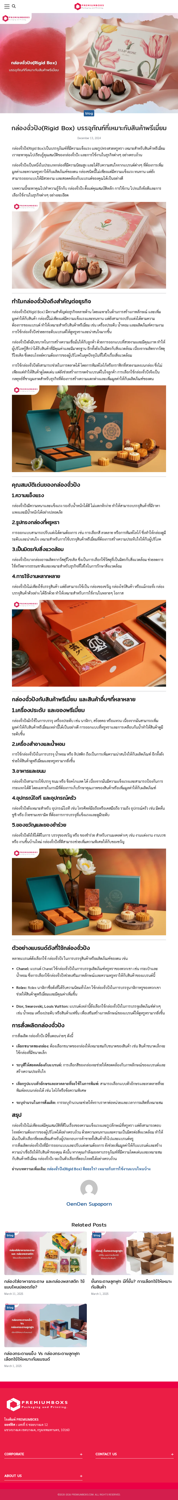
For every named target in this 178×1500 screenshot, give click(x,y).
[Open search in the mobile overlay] (13, 6)
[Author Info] (89, 1196)
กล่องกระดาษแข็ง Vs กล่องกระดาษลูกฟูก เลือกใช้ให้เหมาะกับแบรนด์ (42, 1356)
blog (89, 113)
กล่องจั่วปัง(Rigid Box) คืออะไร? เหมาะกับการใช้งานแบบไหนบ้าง (98, 1168)
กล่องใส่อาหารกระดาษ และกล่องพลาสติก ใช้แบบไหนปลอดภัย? (44, 1284)
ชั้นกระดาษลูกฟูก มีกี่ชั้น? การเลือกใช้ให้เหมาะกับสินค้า (131, 1284)
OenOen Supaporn (89, 1204)
